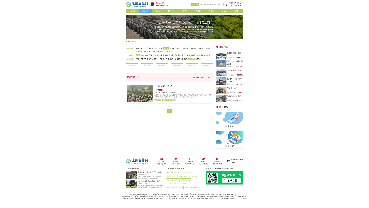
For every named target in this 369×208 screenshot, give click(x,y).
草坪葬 (171, 55)
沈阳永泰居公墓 (162, 86)
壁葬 (150, 55)
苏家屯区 (178, 48)
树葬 (146, 55)
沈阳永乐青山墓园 (234, 53)
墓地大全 (133, 41)
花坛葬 (159, 55)
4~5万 (165, 59)
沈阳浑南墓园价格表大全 (184, 173)
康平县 (166, 48)
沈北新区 (185, 48)
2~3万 (154, 59)
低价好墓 (207, 55)
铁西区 (171, 48)
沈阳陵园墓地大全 (194, 176)
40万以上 (198, 59)
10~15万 (177, 59)
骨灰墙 (165, 55)
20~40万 (191, 59)
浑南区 (142, 48)
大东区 (148, 48)
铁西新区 (193, 48)
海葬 (154, 55)
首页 (127, 41)
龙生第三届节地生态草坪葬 (175, 187)
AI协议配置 (232, 196)
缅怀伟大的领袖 (185, 180)
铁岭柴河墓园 (232, 88)
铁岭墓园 (200, 48)
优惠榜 (208, 66)
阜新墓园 (147, 51)
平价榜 (132, 66)
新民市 (154, 48)
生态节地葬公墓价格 (173, 180)
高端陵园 (192, 55)
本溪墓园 (154, 51)
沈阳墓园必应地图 (241, 196)
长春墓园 (168, 51)
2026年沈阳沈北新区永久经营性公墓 (178, 184)
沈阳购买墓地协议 (212, 196)
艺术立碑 (185, 55)
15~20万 (184, 59)
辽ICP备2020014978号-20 (231, 194)
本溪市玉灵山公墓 (234, 71)
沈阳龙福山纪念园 (234, 96)
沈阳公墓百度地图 (223, 196)
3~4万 (160, 59)
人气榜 (147, 66)
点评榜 (193, 66)
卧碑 (142, 55)
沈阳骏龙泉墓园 (182, 176)
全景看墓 (229, 126)
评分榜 (178, 66)
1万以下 (143, 59)
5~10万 (170, 59)
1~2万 (149, 59)
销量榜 (163, 66)
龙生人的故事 (171, 173)
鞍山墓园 (161, 51)
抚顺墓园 (207, 48)
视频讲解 (229, 146)
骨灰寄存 (178, 55)
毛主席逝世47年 (171, 176)
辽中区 (160, 48)
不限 (137, 48)
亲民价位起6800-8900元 (192, 187)
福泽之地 (200, 55)
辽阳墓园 (139, 51)
